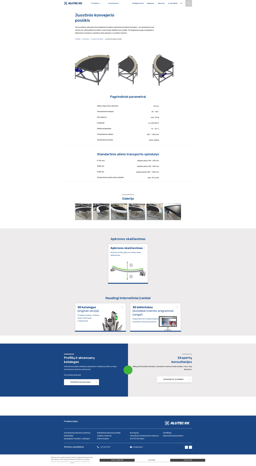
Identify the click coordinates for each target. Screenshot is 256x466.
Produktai (77, 39)
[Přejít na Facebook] (186, 447)
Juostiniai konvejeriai (97, 39)
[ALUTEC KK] (74, 3)
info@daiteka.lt (138, 447)
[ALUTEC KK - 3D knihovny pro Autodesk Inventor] (155, 317)
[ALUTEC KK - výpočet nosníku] (128, 264)
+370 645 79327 (105, 447)
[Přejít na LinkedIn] (190, 447)
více (72, 462)
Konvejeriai (86, 39)
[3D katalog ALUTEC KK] (100, 317)
